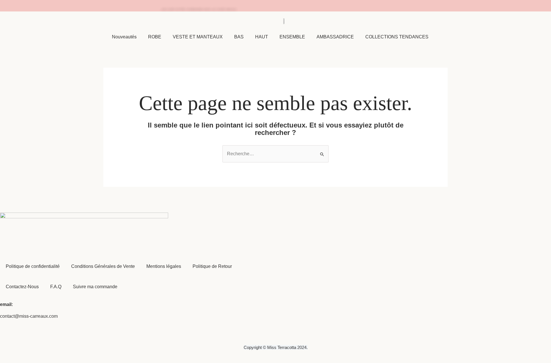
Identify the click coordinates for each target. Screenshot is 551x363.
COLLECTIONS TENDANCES (396, 36)
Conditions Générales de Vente (103, 266)
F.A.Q (55, 286)
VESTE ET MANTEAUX (198, 36)
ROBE (154, 36)
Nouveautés (124, 36)
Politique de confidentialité (33, 266)
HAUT (261, 36)
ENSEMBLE (292, 36)
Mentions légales (163, 266)
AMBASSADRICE (335, 36)
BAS (239, 36)
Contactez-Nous (22, 286)
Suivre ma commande (95, 286)
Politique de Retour (212, 266)
